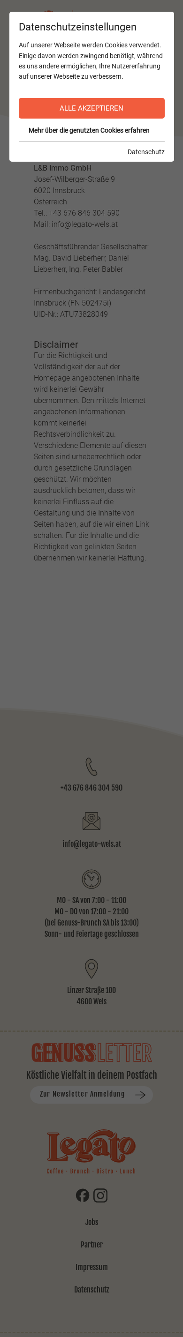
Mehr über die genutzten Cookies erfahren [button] (89, 130)
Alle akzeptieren (91, 108)
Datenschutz (146, 152)
